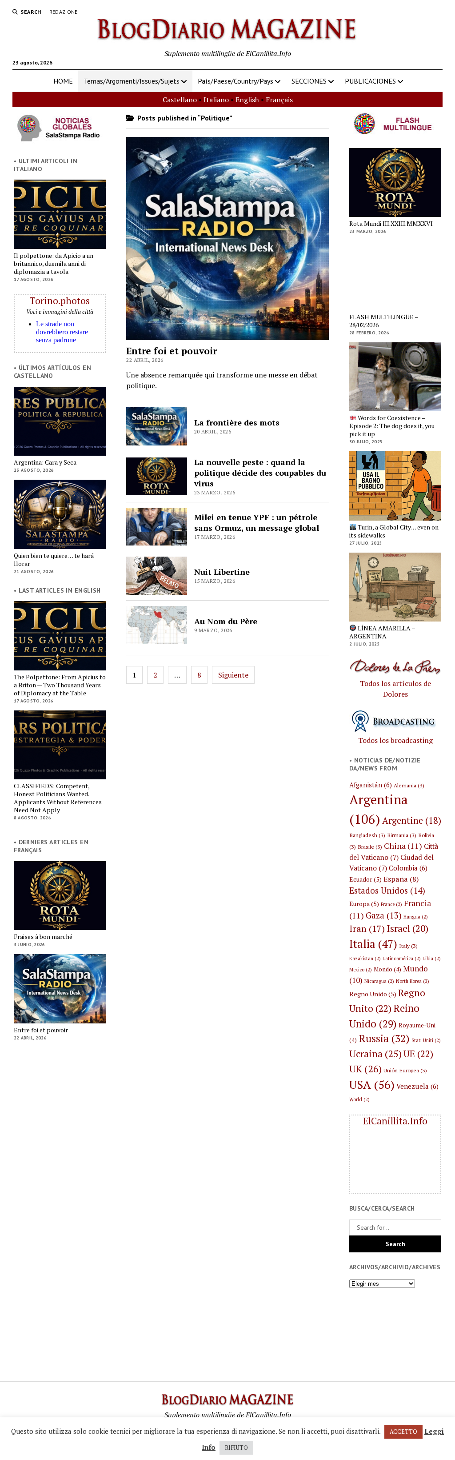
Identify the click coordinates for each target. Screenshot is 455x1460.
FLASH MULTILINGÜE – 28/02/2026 (383, 321)
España (401, 879)
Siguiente (233, 675)
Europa (364, 903)
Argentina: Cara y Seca (45, 462)
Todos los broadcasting (395, 740)
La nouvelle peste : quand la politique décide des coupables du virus (260, 473)
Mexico (360, 970)
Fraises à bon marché (43, 937)
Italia (373, 943)
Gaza (384, 915)
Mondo (387, 969)
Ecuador (365, 879)
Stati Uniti (426, 1040)
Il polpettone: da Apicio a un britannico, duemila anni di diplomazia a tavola (53, 264)
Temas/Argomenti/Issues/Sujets (132, 80)
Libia (432, 958)
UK (365, 1068)
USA (372, 1084)
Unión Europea (405, 1070)
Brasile (370, 846)
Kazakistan (365, 958)
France (391, 904)
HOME (63, 80)
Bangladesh (367, 834)
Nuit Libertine (222, 571)
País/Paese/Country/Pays (235, 80)
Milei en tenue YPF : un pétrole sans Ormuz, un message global (256, 522)
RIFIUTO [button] (236, 1448)
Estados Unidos (387, 890)
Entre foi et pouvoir (41, 1030)
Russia (384, 1038)
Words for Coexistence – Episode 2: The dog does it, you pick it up (392, 426)
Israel (407, 928)
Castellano (180, 99)
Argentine (411, 820)
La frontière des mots (236, 422)
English (247, 99)
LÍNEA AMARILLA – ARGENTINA (382, 632)
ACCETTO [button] (403, 1432)
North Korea (412, 981)
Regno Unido (372, 994)
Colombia (408, 867)
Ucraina (375, 1053)
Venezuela (417, 1086)
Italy (408, 945)
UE (418, 1053)
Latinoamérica (402, 958)
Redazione (63, 11)
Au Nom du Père (225, 621)
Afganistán (370, 784)
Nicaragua (379, 981)
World (359, 1099)
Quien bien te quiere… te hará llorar (54, 560)
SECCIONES (309, 80)
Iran (367, 929)
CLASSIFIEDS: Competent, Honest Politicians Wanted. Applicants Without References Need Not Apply (58, 798)
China (403, 845)
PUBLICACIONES (370, 80)
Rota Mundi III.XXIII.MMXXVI (391, 224)
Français (279, 99)
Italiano (216, 99)
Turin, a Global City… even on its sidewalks (394, 531)
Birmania (401, 834)
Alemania (409, 785)
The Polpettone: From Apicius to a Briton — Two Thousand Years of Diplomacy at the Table (60, 685)
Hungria (415, 917)
